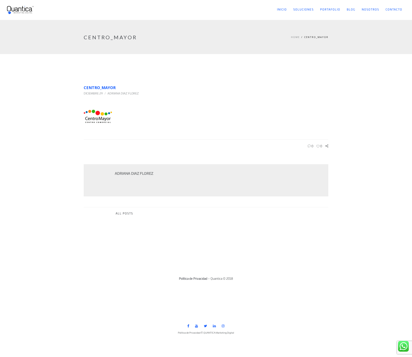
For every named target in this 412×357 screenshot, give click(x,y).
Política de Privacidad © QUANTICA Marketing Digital (206, 333)
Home (295, 37)
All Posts (124, 214)
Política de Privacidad (193, 278)
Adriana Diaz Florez (123, 93)
